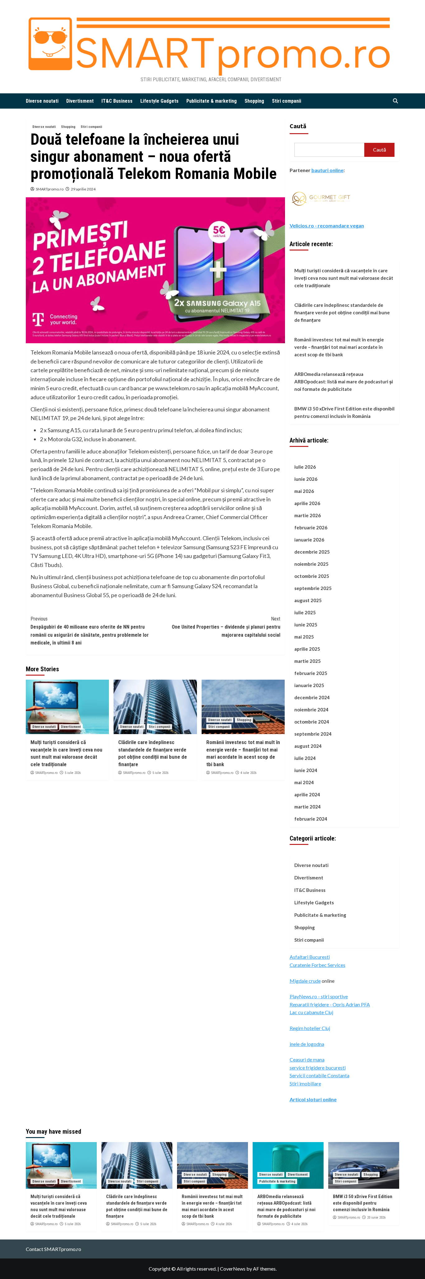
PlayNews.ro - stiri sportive (319, 996)
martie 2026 (307, 515)
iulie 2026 (305, 467)
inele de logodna (307, 1044)
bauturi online (327, 170)
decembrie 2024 (312, 697)
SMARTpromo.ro (49, 189)
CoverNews (232, 1269)
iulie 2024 (305, 758)
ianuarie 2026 (309, 539)
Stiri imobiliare (305, 1083)
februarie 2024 (310, 819)
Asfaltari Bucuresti (310, 957)
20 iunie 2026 (376, 1218)
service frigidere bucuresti (318, 1068)
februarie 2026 (310, 527)
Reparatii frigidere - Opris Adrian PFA (330, 1004)
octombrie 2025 (311, 576)
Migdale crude (305, 981)
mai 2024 (304, 782)
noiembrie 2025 (311, 564)
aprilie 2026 (307, 503)
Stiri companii (286, 101)
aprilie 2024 (307, 794)
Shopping (254, 101)
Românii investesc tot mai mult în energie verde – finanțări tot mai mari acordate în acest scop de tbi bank (339, 347)
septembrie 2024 (313, 734)
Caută (298, 126)
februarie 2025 (310, 673)
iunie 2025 (305, 624)
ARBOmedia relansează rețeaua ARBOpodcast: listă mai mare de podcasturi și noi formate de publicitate (343, 381)
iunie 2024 (305, 770)
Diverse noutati (42, 101)
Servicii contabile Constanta (319, 1075)
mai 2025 (304, 637)
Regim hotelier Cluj (310, 1028)
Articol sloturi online (313, 1099)
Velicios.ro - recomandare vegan (327, 225)
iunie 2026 (305, 479)
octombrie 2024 (311, 721)
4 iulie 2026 (248, 773)
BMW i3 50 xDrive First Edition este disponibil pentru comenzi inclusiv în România (344, 412)
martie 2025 (307, 661)
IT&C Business (117, 101)
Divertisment (80, 101)
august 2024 (308, 746)
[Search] (395, 101)
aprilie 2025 (307, 649)
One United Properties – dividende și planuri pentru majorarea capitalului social (226, 627)
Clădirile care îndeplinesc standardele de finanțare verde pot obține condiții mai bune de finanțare (342, 312)
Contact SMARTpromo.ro (53, 1249)
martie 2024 (307, 806)
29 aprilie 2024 (83, 189)
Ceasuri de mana (307, 1059)
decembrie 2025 (312, 552)
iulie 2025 (305, 612)
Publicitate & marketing (211, 101)
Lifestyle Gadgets (159, 101)
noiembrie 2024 (311, 709)
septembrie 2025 (313, 588)
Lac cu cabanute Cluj (311, 1012)
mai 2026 (304, 491)
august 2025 (308, 600)
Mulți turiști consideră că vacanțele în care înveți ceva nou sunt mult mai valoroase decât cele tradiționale (343, 278)
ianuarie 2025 (309, 685)
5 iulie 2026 (73, 773)
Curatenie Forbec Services (317, 965)
